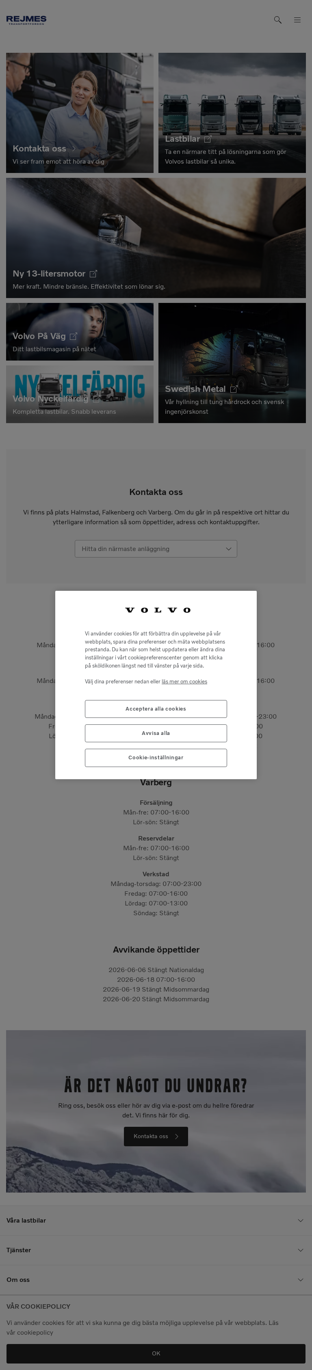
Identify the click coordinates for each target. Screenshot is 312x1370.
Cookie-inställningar (155, 757)
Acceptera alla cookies (156, 709)
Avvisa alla (156, 733)
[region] (156, 685)
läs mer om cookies (184, 682)
